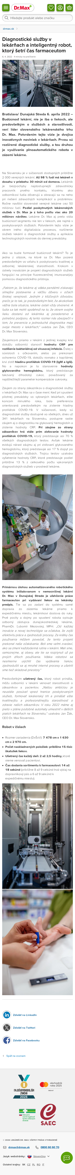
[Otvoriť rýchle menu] (5, 7)
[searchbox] (37, 17)
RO (38, 1164)
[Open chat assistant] (66, 1157)
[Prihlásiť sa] (60, 7)
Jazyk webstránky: (14, 1156)
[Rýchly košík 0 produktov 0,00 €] (69, 7)
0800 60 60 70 (50, 1147)
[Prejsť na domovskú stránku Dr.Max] (22, 7)
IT (43, 1164)
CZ (28, 1164)
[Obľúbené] (51, 7)
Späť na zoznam (15, 1055)
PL (33, 1164)
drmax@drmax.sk (19, 1147)
